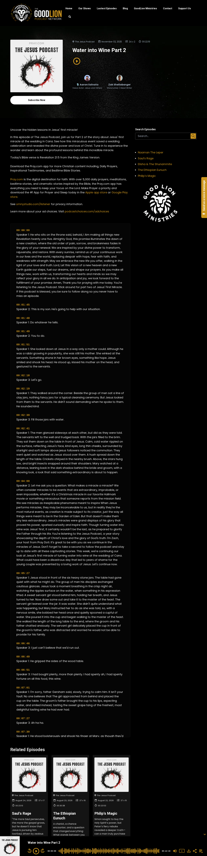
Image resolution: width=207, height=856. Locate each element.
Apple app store (96, 192)
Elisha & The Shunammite (155, 164)
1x (181, 851)
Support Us (184, 8)
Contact (167, 8)
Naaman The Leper (150, 152)
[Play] (36, 851)
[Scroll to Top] (200, 822)
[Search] (68, 17)
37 (39, 800)
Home (68, 8)
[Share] (194, 850)
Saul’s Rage (21, 813)
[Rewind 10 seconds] (29, 850)
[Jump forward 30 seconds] (42, 850)
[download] (189, 851)
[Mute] (175, 851)
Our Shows (84, 8)
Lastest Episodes (107, 8)
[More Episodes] (200, 850)
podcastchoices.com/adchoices (87, 211)
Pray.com (16, 179)
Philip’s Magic (105, 813)
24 (130, 41)
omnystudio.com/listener (33, 204)
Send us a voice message (204, 196)
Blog (125, 8)
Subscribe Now (36, 100)
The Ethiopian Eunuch (152, 170)
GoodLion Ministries (145, 8)
